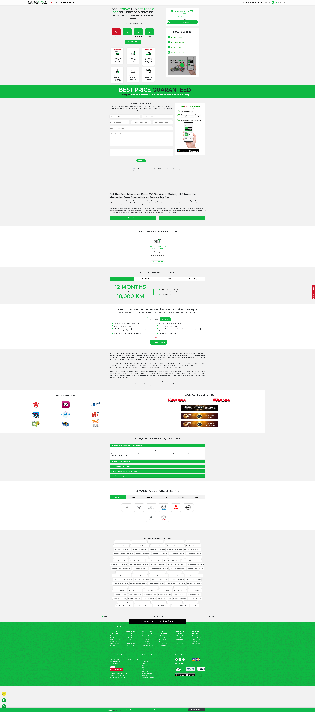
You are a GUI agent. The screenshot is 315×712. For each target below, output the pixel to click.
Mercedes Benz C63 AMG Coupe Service (140, 545)
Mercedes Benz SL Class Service (176, 579)
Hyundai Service (114, 637)
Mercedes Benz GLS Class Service (123, 572)
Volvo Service (162, 645)
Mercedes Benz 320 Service (135, 594)
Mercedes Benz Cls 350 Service (175, 602)
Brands (267, 2)
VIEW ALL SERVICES (157, 261)
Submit (141, 160)
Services (260, 2)
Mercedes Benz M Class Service (140, 572)
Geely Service (146, 635)
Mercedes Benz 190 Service (166, 587)
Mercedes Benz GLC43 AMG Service (172, 560)
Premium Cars (153, 319)
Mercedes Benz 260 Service (165, 590)
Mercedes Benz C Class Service (158, 545)
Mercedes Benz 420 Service (164, 594)
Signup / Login (282, 2)
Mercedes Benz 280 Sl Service (195, 590)
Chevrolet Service (147, 633)
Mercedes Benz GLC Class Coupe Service (176, 564)
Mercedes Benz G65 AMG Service (193, 557)
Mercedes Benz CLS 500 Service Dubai (143, 605)
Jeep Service (162, 637)
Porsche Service (130, 643)
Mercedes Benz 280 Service (180, 590)
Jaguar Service (146, 637)
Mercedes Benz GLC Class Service (157, 564)
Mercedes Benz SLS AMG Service (156, 583)
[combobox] (125, 116)
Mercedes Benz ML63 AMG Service (157, 572)
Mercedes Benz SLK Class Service (120, 583)
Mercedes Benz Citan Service (195, 598)
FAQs (143, 663)
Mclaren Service (196, 639)
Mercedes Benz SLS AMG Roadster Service (175, 583)
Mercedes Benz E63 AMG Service (194, 553)
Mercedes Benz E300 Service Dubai (162, 605)
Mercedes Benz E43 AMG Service (160, 553)
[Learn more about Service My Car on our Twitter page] (176, 659)
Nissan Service (179, 641)
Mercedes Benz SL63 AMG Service (142, 579)
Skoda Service (179, 643)
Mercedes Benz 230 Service (195, 587)
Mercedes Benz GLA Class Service (154, 560)
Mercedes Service (194, 605)
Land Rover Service (115, 639)
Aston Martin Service (147, 631)
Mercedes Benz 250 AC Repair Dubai (157, 248)
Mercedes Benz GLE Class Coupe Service (159, 568)
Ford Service (129, 635)
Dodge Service (179, 633)
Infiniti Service (129, 637)
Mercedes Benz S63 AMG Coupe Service (121, 575)
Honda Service (179, 635)
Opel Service (195, 641)
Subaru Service (196, 643)
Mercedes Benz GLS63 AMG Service (195, 568)
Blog (143, 669)
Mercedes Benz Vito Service (151, 587)
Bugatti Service (114, 633)
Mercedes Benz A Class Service (139, 542)
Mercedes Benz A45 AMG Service (122, 542)
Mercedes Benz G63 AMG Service (176, 557)
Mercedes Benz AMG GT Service (155, 542)
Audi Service (162, 631)
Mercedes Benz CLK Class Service (174, 549)
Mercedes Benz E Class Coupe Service (158, 557)
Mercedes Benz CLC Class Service (157, 549)
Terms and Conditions (148, 681)
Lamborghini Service (197, 637)
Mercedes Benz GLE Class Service (140, 568)
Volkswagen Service (147, 645)
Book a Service (133, 218)
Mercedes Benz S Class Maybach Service (123, 579)
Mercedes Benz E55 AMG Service (177, 553)
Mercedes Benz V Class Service (120, 587)
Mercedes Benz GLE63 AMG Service (196, 564)
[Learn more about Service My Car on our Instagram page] (183, 659)
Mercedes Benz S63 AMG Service (191, 572)
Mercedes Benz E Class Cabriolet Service (139, 557)
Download (145, 671)
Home (245, 2)
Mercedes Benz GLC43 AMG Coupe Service (191, 560)
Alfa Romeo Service (131, 631)
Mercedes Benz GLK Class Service (177, 568)
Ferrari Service (195, 633)
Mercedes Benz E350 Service (190, 602)
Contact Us (145, 665)
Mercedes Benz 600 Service (134, 598)
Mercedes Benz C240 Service (164, 598)
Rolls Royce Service (164, 643)
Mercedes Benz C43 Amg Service (142, 602)
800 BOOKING (116, 669)
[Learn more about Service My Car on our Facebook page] (180, 659)
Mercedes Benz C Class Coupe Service (175, 545)
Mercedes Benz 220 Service (180, 587)
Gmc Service (162, 635)
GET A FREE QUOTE (158, 342)
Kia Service (178, 637)
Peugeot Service (114, 643)
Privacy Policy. (117, 710)
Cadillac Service (130, 633)
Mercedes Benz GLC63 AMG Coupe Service (138, 564)
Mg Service (129, 641)
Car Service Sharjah (147, 675)
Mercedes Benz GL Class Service (137, 560)
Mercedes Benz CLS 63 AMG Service (192, 549)
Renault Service (146, 643)
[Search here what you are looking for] (273, 2)
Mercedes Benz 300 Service (121, 594)
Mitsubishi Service (163, 641)
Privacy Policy (146, 683)
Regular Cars (165, 319)
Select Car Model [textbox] (148, 116)
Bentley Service (179, 631)
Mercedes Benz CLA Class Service (140, 549)
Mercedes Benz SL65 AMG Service (159, 579)
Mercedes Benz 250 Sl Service (150, 590)
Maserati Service (163, 639)
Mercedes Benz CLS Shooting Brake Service (123, 553)
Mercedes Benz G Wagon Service (125, 602)
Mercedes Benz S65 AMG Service (139, 575)
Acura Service (113, 631)
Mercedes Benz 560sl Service (119, 598)
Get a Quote (182, 218)
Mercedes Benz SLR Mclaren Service (138, 583)
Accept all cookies (196, 709)
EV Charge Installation (148, 673)
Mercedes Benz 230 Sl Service (119, 590)
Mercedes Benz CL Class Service (193, 545)
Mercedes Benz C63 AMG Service (121, 545)
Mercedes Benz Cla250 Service (159, 602)
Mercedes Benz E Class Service (120, 557)
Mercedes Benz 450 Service (179, 594)
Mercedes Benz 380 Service (150, 594)
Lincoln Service (146, 639)
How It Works (252, 2)
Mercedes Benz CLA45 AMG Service (122, 549)
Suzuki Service (113, 645)
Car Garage (145, 667)
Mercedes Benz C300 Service (179, 598)
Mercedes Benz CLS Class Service (142, 553)
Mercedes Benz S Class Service (176, 575)
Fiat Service (113, 635)
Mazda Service (179, 639)
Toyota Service (130, 645)
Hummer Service (196, 635)
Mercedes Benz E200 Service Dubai (124, 605)
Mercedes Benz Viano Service (136, 587)
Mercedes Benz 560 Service (194, 594)
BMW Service (195, 631)
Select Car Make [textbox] (115, 116)
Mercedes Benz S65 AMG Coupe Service (158, 575)
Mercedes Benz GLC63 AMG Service (119, 564)
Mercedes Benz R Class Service (174, 572)
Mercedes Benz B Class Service (193, 542)
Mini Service (145, 641)
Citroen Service (163, 633)
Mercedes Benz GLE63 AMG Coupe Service (121, 568)
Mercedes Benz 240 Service (135, 590)
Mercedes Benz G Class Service (120, 560)
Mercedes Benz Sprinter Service (194, 583)
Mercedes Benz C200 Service (149, 598)
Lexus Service (129, 639)
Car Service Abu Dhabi (148, 677)
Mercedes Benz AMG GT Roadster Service (174, 542)
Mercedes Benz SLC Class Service (193, 579)
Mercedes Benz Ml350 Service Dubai (180, 605)
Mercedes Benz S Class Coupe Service (194, 575)
